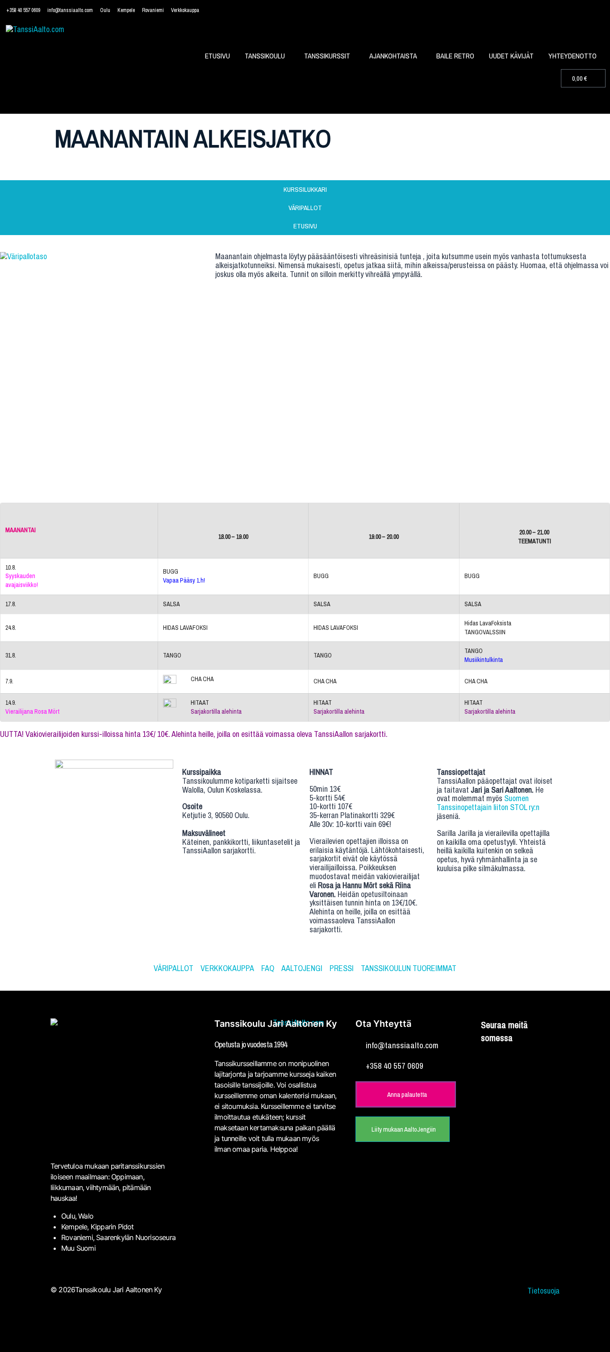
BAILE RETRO (455, 56)
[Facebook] (495, 1061)
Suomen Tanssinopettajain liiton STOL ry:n (488, 803)
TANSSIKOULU (265, 56)
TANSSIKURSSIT (327, 56)
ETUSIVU (217, 56)
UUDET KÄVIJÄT (511, 56)
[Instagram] (520, 1061)
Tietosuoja (543, 1290)
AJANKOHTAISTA (393, 56)
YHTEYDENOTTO (572, 56)
